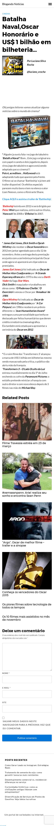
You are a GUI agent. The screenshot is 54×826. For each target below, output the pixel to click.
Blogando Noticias (13, 4)
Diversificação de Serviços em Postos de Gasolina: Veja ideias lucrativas (25, 797)
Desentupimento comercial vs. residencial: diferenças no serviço (26, 781)
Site (4, 702)
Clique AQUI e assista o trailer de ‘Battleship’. (26, 199)
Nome (6, 673)
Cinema (6, 14)
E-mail (6, 688)
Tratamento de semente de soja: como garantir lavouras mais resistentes (23, 773)
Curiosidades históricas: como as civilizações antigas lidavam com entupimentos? (21, 789)
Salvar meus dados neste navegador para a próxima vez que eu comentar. (27, 725)
